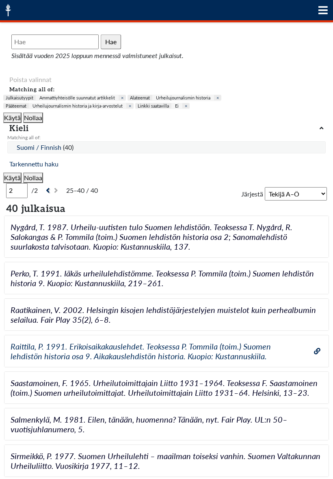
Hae (111, 41)
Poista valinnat (30, 79)
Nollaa (33, 117)
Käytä (12, 117)
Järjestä (252, 194)
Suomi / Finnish (40, 147)
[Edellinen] (47, 190)
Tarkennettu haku (33, 164)
